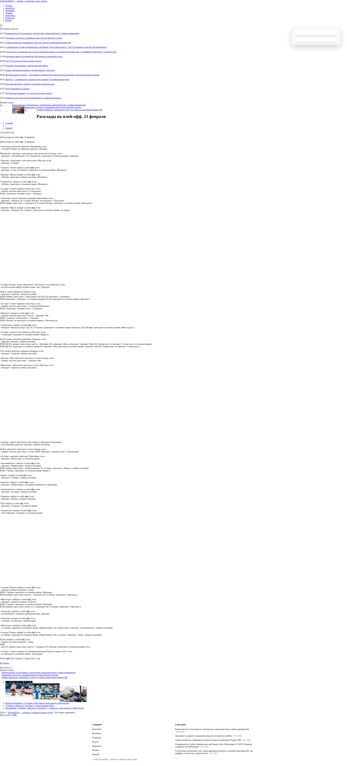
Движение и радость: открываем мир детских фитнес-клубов (33, 38)
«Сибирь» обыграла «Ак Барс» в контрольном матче (29, 705)
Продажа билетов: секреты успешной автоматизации (30, 84)
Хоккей (8, 13)
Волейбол (10, 10)
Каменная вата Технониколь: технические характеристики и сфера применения (42, 33)
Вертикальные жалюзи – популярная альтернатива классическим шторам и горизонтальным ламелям (52, 75)
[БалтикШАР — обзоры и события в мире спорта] (23, 1)
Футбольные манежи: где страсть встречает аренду (28, 93)
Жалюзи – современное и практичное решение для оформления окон (37, 79)
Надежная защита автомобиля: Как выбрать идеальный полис (34, 56)
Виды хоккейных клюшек (17, 89)
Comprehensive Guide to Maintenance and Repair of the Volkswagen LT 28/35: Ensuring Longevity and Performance (56, 47)
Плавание (10, 18)
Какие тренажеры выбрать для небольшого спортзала (30, 70)
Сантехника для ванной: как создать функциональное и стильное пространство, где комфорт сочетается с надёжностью (60, 52)
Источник (4, 663)
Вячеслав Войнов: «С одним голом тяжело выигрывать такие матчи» (37, 703)
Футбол (8, 6)
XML (14, 715)
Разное (8, 20)
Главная (9, 123)
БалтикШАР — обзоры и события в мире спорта (30, 712)
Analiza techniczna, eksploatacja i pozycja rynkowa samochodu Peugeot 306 (38, 42)
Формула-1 (10, 15)
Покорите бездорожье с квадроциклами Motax (26, 66)
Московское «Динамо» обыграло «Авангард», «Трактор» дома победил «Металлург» (44, 708)
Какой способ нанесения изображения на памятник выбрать (33, 98)
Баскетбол (10, 8)
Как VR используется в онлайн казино (23, 61)
